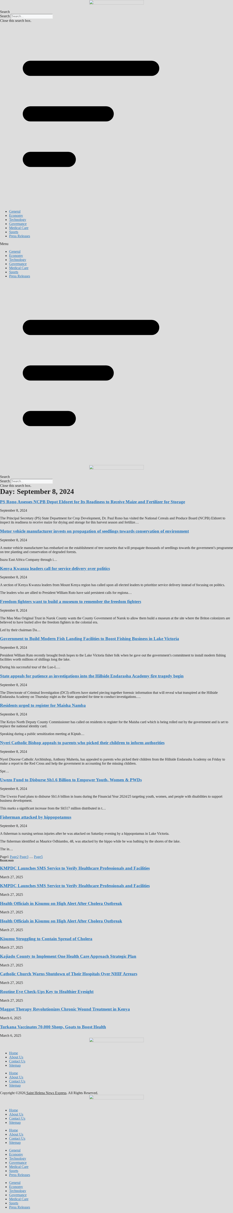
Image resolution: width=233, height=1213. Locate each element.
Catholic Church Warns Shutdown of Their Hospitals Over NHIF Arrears (68, 973)
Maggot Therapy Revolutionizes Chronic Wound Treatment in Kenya (65, 1009)
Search (5, 16)
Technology (17, 220)
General (14, 211)
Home (13, 1053)
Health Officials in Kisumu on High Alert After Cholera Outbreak (61, 903)
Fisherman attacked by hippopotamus (35, 817)
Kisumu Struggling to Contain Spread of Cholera (46, 938)
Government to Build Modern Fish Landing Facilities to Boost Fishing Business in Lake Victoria (89, 638)
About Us (16, 1057)
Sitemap (15, 1065)
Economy (16, 215)
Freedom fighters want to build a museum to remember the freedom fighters (70, 601)
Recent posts (7, 860)
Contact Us (17, 1061)
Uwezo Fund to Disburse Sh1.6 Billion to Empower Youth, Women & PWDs (71, 779)
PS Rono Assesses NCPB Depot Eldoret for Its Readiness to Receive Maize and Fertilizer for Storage (92, 501)
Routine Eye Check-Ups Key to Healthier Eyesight (47, 991)
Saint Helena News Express (45, 1093)
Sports (13, 232)
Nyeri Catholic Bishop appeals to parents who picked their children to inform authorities (82, 742)
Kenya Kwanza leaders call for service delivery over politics (55, 568)
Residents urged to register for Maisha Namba (43, 705)
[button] (116, 12)
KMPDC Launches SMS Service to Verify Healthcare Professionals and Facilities (75, 868)
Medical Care (18, 228)
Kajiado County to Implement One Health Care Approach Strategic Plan (68, 956)
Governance (18, 224)
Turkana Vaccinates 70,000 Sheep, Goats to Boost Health (53, 1026)
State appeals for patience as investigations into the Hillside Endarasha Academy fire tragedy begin (92, 676)
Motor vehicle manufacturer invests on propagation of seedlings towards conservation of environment (94, 531)
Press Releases (19, 236)
